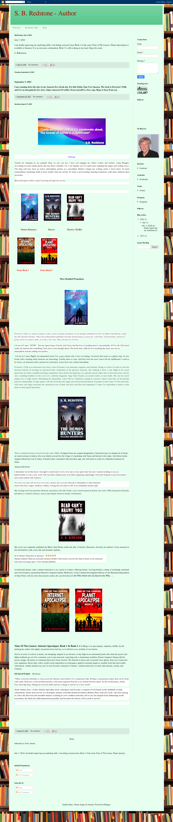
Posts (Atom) (30, 743)
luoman (91, 804)
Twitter (142, 190)
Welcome (17, 27)
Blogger (107, 804)
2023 (142, 235)
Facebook (143, 168)
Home (71, 739)
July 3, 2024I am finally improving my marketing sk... (150, 227)
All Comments (23, 775)
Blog (45, 27)
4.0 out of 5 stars (22, 674)
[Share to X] (48, 65)
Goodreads (144, 179)
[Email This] (43, 65)
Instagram (143, 201)
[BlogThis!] (46, 65)
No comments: (33, 65)
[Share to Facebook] (51, 65)
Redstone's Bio (31, 27)
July (144, 222)
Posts (20, 770)
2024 (142, 219)
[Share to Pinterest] (53, 65)
